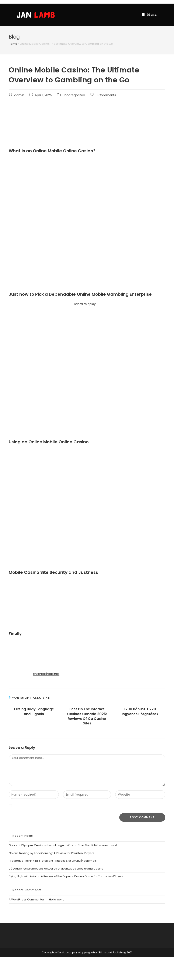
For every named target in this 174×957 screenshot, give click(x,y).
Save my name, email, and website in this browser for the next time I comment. (74, 805)
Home (13, 44)
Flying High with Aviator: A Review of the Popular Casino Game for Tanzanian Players (66, 876)
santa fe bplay (85, 304)
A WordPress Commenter (26, 899)
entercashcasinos (46, 674)
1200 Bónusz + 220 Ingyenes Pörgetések (140, 711)
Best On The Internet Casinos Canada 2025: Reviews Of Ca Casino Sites (87, 716)
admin (19, 95)
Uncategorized (74, 95)
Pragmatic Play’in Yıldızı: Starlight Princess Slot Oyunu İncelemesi (53, 861)
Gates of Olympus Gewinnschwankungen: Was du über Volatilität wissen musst (63, 845)
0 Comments (106, 95)
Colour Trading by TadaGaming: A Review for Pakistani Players (51, 853)
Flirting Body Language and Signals (34, 711)
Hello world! (57, 899)
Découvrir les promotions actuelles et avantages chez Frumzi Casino (56, 869)
